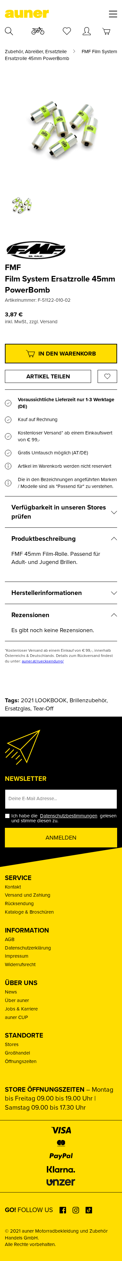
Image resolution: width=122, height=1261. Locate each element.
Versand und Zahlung (27, 895)
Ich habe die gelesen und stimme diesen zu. (63, 818)
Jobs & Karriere (21, 1008)
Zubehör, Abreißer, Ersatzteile (36, 51)
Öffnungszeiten (20, 1061)
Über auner (17, 1000)
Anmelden (61, 837)
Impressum (16, 956)
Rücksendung (19, 903)
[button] (11, 1249)
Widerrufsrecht (20, 964)
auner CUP (16, 1017)
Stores (12, 1044)
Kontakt (13, 886)
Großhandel (17, 1052)
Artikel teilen (48, 376)
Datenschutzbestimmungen (68, 815)
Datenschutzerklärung (28, 947)
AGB (9, 939)
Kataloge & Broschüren (29, 912)
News (11, 991)
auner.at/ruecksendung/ (43, 661)
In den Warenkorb (67, 353)
